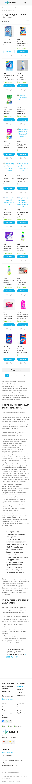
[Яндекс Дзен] (10, 721)
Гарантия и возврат (5, 717)
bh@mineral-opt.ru (7, 755)
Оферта (18, 781)
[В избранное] (7, 55)
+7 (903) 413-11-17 (8, 752)
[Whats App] (7, 721)
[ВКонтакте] (3, 721)
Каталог (20, 686)
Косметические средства (7, 687)
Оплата (19, 707)
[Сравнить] (11, 55)
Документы (21, 710)
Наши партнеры (7, 713)
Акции (4, 710)
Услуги (19, 692)
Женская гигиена (8, 683)
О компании (21, 683)
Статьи (4, 704)
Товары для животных (6, 692)
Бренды (20, 689)
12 (25, 375)
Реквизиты (21, 695)
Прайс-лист (21, 713)
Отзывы (5, 707)
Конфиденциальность (8, 781)
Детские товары (7, 696)
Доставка (20, 704)
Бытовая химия (7, 699)
